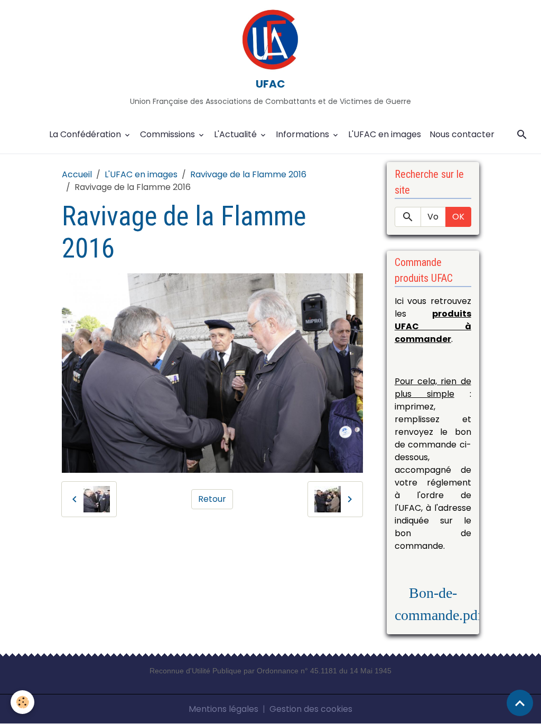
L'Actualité (236, 134)
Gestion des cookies (310, 709)
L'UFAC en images (384, 134)
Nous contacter (462, 134)
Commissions (168, 134)
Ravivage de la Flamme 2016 (248, 174)
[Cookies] (22, 702)
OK (458, 217)
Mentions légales (223, 709)
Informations (303, 134)
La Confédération (86, 134)
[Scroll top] (520, 703)
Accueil (77, 174)
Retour (212, 499)
